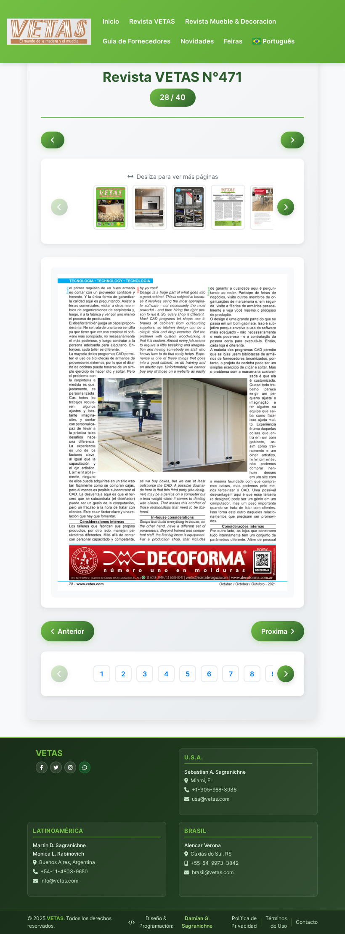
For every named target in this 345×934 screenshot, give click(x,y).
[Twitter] (56, 767)
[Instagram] (70, 767)
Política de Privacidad (244, 922)
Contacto (307, 922)
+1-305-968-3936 (214, 789)
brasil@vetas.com (213, 872)
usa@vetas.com (210, 799)
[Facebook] (42, 767)
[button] (273, 41)
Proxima (274, 631)
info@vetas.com (59, 880)
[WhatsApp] (84, 767)
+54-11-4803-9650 (64, 871)
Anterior (71, 631)
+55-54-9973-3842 (215, 863)
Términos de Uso (276, 922)
